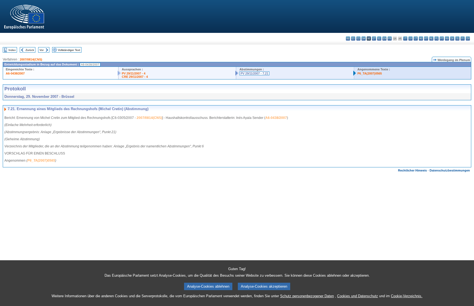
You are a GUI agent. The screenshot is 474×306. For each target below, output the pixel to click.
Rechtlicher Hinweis (412, 170)
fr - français (390, 38)
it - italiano (405, 38)
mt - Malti (426, 38)
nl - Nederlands (431, 38)
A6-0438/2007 (15, 73)
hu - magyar (421, 38)
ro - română (447, 38)
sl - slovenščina (457, 38)
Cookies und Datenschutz (357, 296)
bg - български (348, 38)
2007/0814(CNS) (31, 59)
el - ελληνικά (379, 38)
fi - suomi (463, 38)
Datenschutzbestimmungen (450, 170)
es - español (353, 38)
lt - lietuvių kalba (416, 38)
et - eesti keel (374, 38)
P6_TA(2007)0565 (369, 73)
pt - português (442, 38)
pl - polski (437, 38)
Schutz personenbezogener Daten (307, 296)
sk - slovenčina (452, 38)
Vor (42, 50)
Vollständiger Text (69, 50)
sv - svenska (468, 38)
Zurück (30, 50)
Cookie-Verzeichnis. (406, 296)
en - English (384, 38)
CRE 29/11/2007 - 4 (135, 76)
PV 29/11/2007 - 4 (133, 73)
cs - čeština (358, 38)
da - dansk (364, 38)
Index (12, 50)
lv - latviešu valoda (410, 38)
